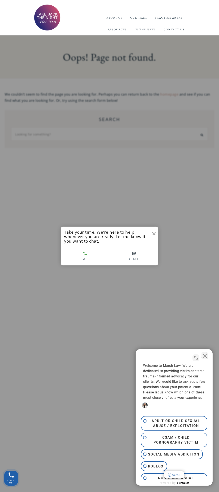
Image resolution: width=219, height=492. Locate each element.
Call (85, 259)
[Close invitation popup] (154, 233)
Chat (134, 259)
